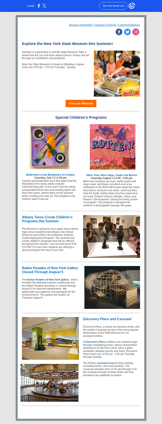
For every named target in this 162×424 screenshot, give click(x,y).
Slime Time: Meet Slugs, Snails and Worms (111, 175)
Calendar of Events (105, 25)
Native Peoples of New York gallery (48, 279)
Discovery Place (96, 341)
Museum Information (80, 25)
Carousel (102, 363)
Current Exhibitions (129, 25)
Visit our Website (81, 103)
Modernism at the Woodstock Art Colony (50, 174)
